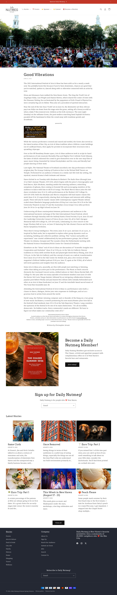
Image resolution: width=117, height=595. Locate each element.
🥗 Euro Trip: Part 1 (18, 492)
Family (8, 549)
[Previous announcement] (6, 2)
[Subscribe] (73, 405)
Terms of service (50, 591)
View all (58, 523)
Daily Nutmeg (15, 591)
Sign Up (44, 539)
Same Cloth (14, 444)
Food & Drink (10, 542)
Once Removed (51, 444)
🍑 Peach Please (87, 492)
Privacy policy (40, 591)
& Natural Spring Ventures (26, 591)
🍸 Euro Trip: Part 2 (89, 444)
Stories (9, 532)
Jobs (42, 549)
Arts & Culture (11, 539)
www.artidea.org (82, 318)
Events (8, 536)
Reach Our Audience (48, 542)
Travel (8, 561)
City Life (9, 546)
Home (8, 555)
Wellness (9, 565)
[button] (26, 9)
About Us (44, 536)
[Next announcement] (110, 2)
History (8, 552)
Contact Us (45, 555)
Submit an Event (47, 546)
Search (43, 552)
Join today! (72, 365)
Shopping (9, 558)
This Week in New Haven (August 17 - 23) (57, 494)
